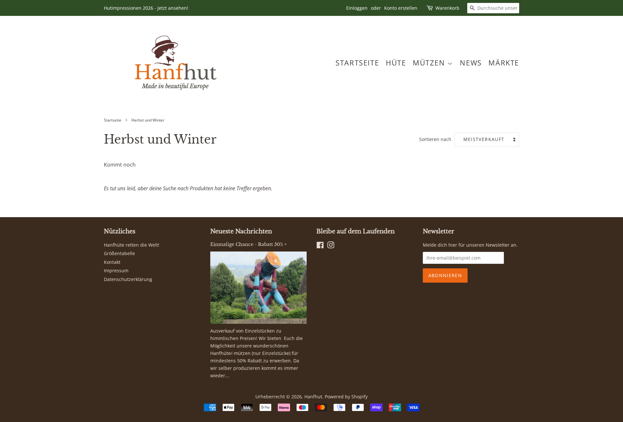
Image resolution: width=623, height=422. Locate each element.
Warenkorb (447, 8)
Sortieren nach (435, 139)
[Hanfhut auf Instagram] (330, 246)
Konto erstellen (400, 8)
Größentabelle (119, 253)
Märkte (503, 63)
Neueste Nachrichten (241, 231)
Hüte (396, 63)
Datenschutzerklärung (128, 279)
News (471, 63)
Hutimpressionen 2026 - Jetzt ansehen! (146, 8)
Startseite (357, 63)
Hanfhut (313, 396)
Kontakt (112, 262)
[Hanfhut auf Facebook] (320, 246)
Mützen (430, 63)
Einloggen (357, 8)
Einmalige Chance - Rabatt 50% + (248, 244)
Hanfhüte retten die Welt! (131, 245)
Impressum (116, 270)
